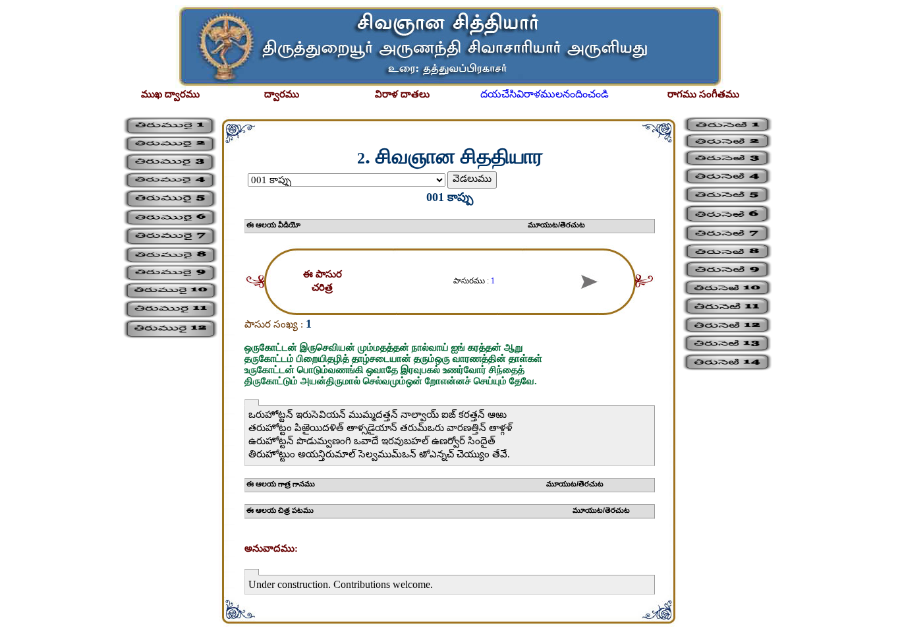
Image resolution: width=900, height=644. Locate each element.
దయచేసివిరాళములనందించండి (544, 94)
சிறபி (16, 632)
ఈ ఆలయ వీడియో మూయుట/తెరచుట (415, 225)
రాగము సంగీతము (703, 94)
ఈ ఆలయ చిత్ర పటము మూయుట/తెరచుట (438, 510)
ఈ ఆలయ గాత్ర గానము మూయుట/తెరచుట (425, 484)
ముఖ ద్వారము (170, 94)
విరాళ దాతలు (402, 94)
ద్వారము (281, 94)
